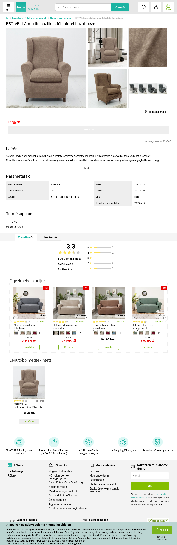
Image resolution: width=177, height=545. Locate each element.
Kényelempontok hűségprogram (59, 476)
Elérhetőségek (16, 471)
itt (75, 543)
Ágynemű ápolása (60, 504)
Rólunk (12, 475)
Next (163, 318)
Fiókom (94, 471)
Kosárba (88, 129)
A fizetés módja (58, 487)
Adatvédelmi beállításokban (70, 540)
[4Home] (8, 18)
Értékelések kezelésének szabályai (104, 489)
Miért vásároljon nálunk (63, 491)
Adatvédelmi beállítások (63, 495)
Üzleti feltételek (58, 500)
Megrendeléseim (100, 475)
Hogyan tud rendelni (61, 471)
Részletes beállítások (162, 538)
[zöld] (135, 332)
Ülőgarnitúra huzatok (60, 18)
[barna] (22, 332)
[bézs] (28, 332)
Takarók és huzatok (36, 18)
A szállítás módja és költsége (66, 482)
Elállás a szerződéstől (103, 484)
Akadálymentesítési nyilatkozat (68, 508)
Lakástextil (17, 18)
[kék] (74, 332)
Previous (14, 318)
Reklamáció (97, 480)
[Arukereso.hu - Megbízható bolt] (158, 521)
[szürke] (16, 332)
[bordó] (34, 332)
